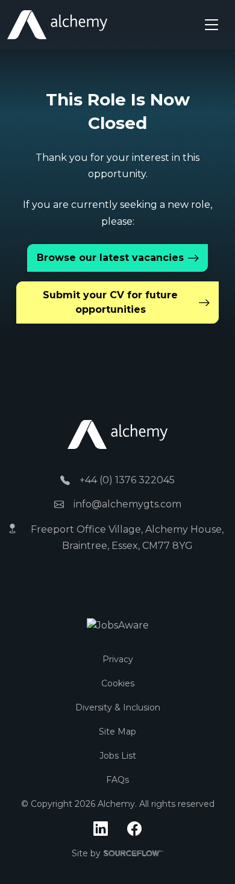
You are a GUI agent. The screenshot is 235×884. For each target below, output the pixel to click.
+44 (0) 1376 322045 (127, 480)
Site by (118, 854)
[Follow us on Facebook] (134, 829)
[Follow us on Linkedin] (100, 829)
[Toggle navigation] (211, 24)
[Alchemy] (117, 433)
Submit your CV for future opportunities (110, 302)
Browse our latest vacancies (110, 257)
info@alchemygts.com (127, 504)
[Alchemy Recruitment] (57, 24)
